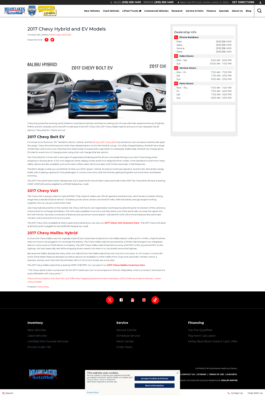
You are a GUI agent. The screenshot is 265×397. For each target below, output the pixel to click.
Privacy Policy (92, 392)
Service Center (126, 330)
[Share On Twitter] (52, 40)
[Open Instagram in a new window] (144, 300)
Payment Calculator (202, 335)
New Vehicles (92, 11)
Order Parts (124, 347)
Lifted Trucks (130, 11)
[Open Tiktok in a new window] (155, 300)
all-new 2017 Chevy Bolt (104, 142)
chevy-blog (43, 286)
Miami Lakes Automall (60, 34)
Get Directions (243, 2)
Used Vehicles (111, 11)
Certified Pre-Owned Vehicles (47, 341)
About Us (237, 11)
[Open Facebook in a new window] (121, 300)
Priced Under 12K (39, 347)
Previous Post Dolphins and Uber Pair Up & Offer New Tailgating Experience (65, 278)
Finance (211, 11)
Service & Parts (195, 11)
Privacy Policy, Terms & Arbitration (101, 380)
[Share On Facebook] (46, 40)
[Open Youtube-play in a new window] (132, 300)
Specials (224, 11)
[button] (259, 11)
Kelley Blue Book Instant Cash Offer (213, 341)
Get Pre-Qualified (200, 330)
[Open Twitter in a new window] (110, 300)
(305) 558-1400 (131, 2)
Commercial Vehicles (156, 11)
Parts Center (125, 341)
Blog (248, 11)
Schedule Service (128, 335)
